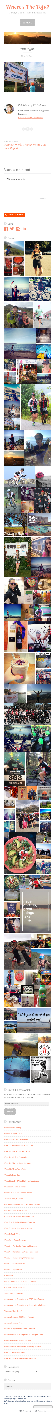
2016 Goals (8, 1275)
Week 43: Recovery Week (14, 1352)
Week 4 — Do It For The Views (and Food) (21, 1252)
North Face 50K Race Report (16, 1210)
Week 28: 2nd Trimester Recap (17, 1151)
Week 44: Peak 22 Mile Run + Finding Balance (22, 1346)
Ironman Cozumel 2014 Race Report (19, 1317)
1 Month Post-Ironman (13, 1293)
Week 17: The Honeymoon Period (18, 1192)
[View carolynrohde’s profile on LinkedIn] (24, 229)
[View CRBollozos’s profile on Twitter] (12, 229)
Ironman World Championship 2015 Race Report (25, 145)
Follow (10, 1111)
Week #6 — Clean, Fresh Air (15, 1240)
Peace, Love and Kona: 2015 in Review (20, 1281)
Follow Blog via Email (19, 1089)
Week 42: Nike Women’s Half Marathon (20, 1358)
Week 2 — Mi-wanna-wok (14, 1263)
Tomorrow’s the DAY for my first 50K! (19, 1216)
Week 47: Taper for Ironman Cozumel (19, 1329)
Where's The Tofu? (27, 6)
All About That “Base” (13, 1311)
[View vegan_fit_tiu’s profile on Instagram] (18, 229)
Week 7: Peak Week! (12, 1234)
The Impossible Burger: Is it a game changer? (22, 1204)
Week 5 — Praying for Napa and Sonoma (20, 1246)
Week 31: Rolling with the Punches (18, 1145)
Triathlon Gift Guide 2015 (14, 1287)
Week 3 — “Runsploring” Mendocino (19, 1258)
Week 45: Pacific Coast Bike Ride (17, 1340)
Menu (28, 22)
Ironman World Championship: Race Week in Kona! (25, 1305)
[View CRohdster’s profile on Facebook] (6, 229)
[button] (14, 248)
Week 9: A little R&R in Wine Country (19, 1222)
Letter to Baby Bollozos (13, 1198)
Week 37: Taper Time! (13, 1133)
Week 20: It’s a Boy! (12, 1175)
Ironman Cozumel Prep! (13, 1323)
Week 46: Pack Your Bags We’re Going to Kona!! (24, 1335)
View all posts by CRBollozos (30, 117)
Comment (42, 198)
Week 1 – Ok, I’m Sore (13, 1269)
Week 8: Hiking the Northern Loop (18, 1228)
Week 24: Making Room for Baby (17, 1163)
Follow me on (12, 214)
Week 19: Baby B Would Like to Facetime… (21, 1181)
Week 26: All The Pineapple (15, 1157)
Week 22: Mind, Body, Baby (15, 1169)
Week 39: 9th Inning (12, 1127)
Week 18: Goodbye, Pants (15, 1187)
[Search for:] (27, 1386)
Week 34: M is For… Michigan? (16, 1139)
